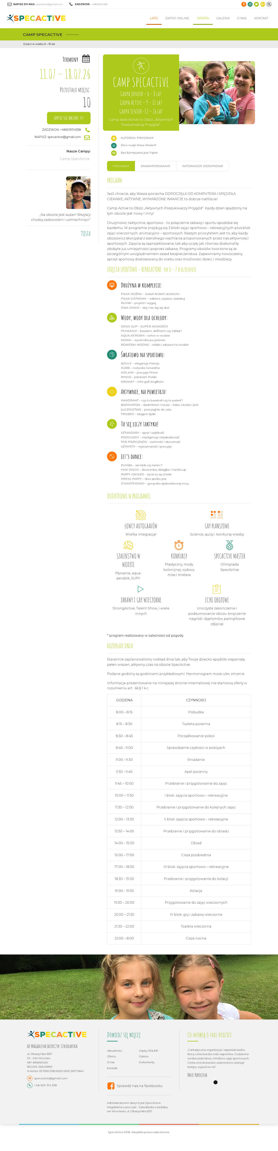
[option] (139, 987)
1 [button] (215, 1082)
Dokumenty (147, 1062)
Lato (154, 18)
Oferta (203, 18)
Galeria (223, 18)
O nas (242, 18)
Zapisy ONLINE (177, 18)
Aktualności (114, 1050)
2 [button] (223, 1082)
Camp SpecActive (75, 159)
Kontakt (261, 18)
